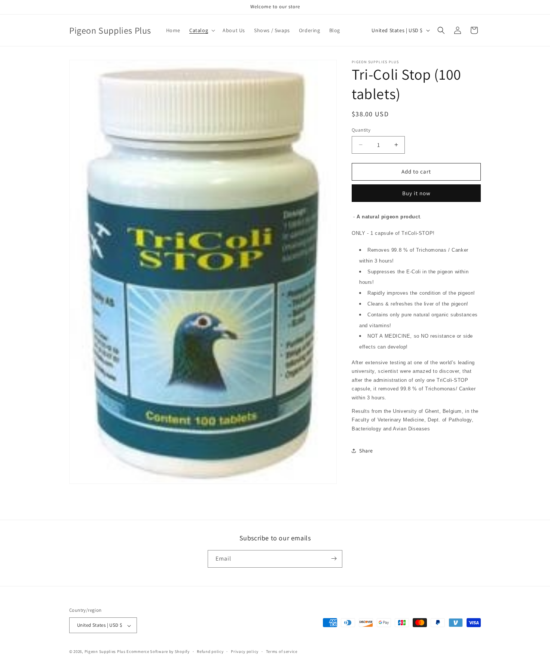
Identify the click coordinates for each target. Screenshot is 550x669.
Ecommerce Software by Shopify (157, 651)
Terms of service (281, 651)
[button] (201, 30)
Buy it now (416, 193)
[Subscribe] (334, 558)
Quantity (361, 130)
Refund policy (210, 651)
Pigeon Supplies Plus (105, 651)
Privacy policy (245, 651)
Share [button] (366, 450)
